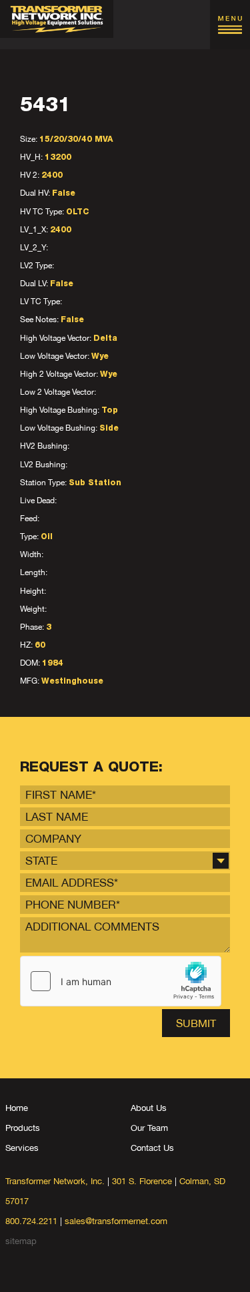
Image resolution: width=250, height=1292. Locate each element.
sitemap (21, 1241)
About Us (149, 1108)
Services (22, 1148)
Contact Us (152, 1148)
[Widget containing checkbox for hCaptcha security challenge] (120, 981)
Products (22, 1128)
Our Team (149, 1128)
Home (16, 1108)
